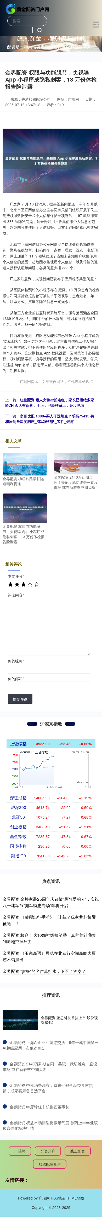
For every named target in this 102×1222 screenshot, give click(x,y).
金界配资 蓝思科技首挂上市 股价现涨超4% (69, 1020)
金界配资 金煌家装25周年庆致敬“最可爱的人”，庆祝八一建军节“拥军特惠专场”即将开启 (51, 902)
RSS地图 (58, 1198)
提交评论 (20, 699)
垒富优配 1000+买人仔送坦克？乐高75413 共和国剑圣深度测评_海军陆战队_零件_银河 (49, 418)
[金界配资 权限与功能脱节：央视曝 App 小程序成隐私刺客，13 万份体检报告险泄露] (25, 507)
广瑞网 (19, 1151)
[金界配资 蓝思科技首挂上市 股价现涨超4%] (20, 1020)
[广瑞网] (27, 8)
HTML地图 (75, 1198)
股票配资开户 (50, 1164)
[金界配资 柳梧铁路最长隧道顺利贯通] (25, 463)
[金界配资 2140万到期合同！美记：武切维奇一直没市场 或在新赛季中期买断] (76, 463)
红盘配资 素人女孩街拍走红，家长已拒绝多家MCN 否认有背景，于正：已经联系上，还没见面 (49, 402)
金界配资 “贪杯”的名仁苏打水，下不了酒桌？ (44, 971)
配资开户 (48, 1151)
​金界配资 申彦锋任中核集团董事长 (39, 1106)
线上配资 (77, 1151)
